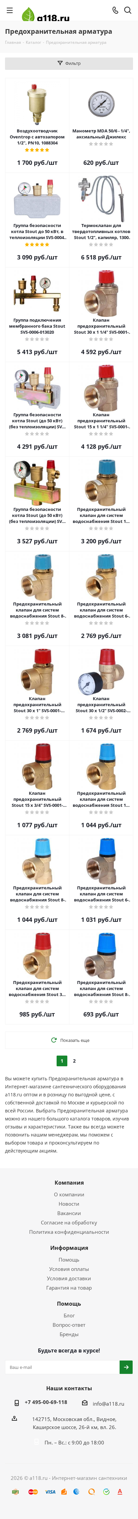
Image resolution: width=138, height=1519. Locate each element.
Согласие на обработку (69, 1222)
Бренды (69, 1334)
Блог (69, 1315)
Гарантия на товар (69, 1287)
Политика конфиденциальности (69, 1231)
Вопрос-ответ (69, 1324)
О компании (69, 1194)
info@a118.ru (108, 1403)
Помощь (69, 1259)
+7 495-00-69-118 (46, 1402)
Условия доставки (69, 1278)
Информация (69, 1248)
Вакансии (69, 1213)
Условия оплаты (69, 1269)
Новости (69, 1203)
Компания (69, 1182)
